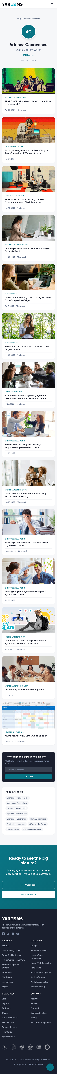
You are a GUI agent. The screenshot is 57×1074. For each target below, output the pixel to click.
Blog (19, 18)
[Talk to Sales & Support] (50, 1067)
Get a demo (27, 894)
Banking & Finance (38, 950)
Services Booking (38, 977)
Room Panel (7, 972)
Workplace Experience (16, 819)
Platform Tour (8, 1022)
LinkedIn (30, 55)
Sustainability (13, 829)
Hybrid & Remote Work (17, 813)
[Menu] (52, 4)
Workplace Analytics (39, 982)
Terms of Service (36, 1064)
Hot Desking (36, 967)
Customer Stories (9, 1017)
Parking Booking (38, 986)
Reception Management (41, 972)
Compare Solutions (39, 1013)
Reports (5, 1003)
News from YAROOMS (16, 808)
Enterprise (35, 945)
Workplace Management (17, 798)
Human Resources (38, 819)
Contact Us (35, 1008)
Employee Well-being (32, 829)
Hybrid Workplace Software (14, 960)
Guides (5, 1013)
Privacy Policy (20, 1064)
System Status (8, 1036)
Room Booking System (12, 955)
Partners (34, 1003)
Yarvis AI (5, 945)
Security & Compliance (41, 1022)
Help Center (7, 1032)
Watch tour (30, 884)
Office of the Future (37, 824)
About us (34, 999)
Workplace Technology (17, 803)
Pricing (34, 1017)
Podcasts (6, 1008)
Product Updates (9, 1027)
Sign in (5, 986)
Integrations (7, 982)
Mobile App (7, 977)
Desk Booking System (11, 950)
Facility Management (16, 824)
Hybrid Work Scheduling (41, 963)
